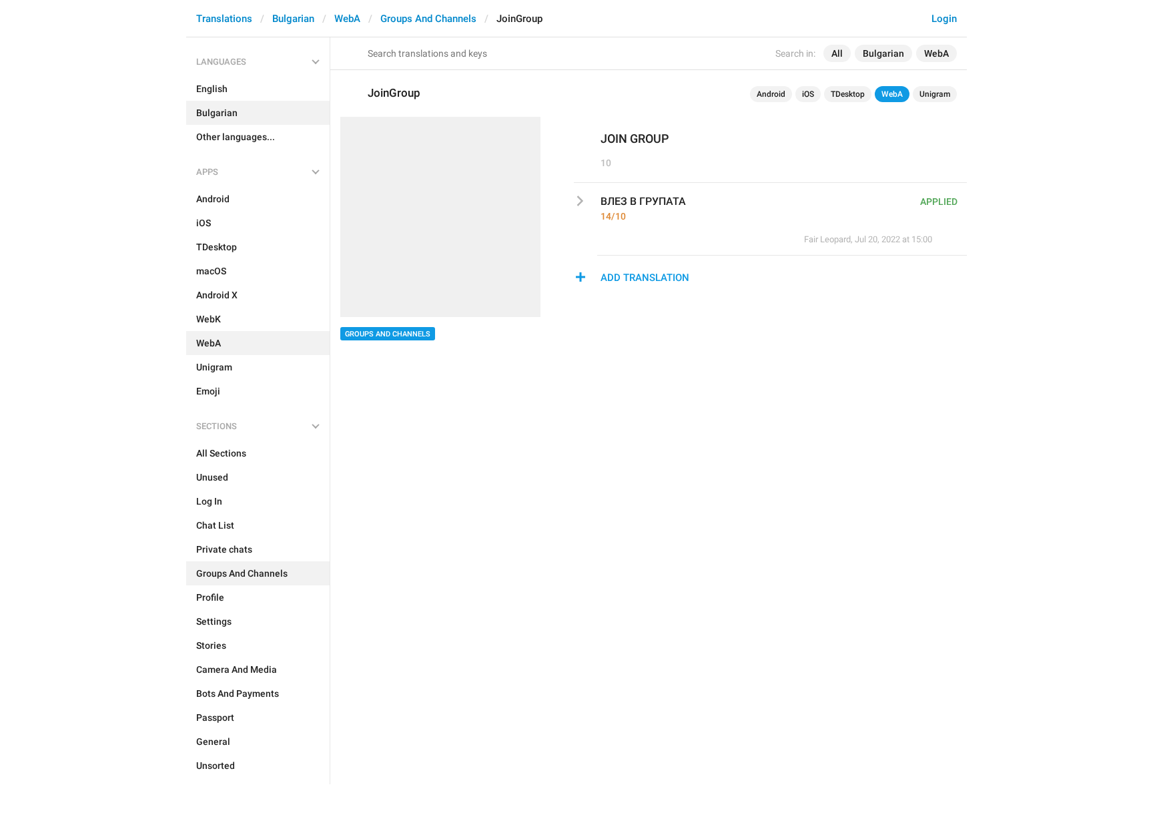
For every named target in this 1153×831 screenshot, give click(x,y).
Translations (224, 19)
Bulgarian (293, 19)
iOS (808, 94)
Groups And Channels (428, 19)
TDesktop (848, 94)
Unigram (934, 94)
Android (771, 94)
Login (944, 19)
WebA (347, 19)
